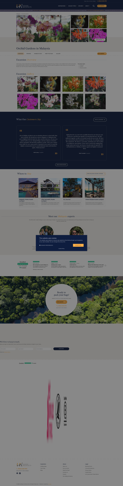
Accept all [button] (78, 245)
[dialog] (61, 243)
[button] (46, 245)
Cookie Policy (61, 248)
